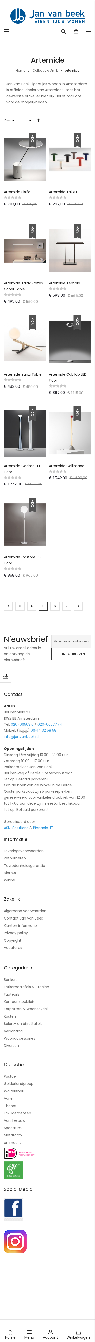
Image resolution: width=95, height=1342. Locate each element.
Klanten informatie (20, 925)
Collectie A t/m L (45, 70)
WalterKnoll (14, 1091)
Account (50, 1337)
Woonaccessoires (19, 1038)
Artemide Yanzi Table (23, 374)
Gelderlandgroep (18, 1083)
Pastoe (10, 1076)
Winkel (9, 880)
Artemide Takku (63, 191)
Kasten (10, 1016)
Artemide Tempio (64, 283)
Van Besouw (14, 1120)
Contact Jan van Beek (23, 918)
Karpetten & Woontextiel (26, 1009)
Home (21, 70)
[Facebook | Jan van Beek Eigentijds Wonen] (13, 1219)
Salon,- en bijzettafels (23, 1023)
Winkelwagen (78, 1337)
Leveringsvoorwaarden (24, 850)
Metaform (13, 1135)
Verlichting (13, 1031)
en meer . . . (14, 1142)
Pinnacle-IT (43, 827)
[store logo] (48, 16)
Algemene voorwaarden (25, 910)
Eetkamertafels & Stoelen (26, 986)
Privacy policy (16, 932)
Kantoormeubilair (19, 1001)
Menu (29, 1337)
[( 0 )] (75, 31)
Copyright (12, 940)
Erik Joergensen (17, 1113)
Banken (10, 979)
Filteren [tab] (5, 677)
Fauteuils (12, 994)
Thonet (10, 1105)
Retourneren (15, 858)
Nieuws (10, 872)
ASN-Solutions (16, 827)
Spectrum (13, 1127)
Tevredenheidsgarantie (24, 865)
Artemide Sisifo (17, 191)
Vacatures (13, 947)
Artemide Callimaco (66, 465)
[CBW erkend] (13, 1177)
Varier (9, 1098)
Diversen (11, 1045)
